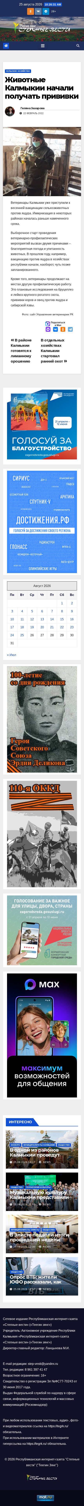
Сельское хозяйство (18, 71)
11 (22, 619)
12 (32, 619)
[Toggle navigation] (42, 46)
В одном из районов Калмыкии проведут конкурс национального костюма (39, 1157)
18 (22, 627)
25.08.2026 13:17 (24, 1162)
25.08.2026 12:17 (24, 1289)
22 (62, 627)
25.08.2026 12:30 (24, 1246)
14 (52, 619)
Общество (64, 1145)
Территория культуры (38, 1187)
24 (12, 635)
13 (42, 619)
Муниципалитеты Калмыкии (39, 1145)
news (46, 1162)
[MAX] (48, 330)
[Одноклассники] (63, 330)
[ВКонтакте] (55, 330)
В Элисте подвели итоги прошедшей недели (39, 1237)
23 (72, 627)
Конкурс (15, 1145)
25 (22, 635)
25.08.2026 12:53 (24, 1204)
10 (12, 619)
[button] (78, 45)
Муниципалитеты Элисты (25, 1230)
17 (12, 627)
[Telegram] (70, 330)
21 (52, 627)
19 (32, 627)
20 (42, 627)
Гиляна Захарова (33, 108)
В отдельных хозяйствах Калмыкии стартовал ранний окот (52, 350)
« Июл (11, 655)
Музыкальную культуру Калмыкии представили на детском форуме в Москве (39, 1200)
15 (62, 619)
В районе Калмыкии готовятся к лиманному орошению (21, 350)
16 (72, 619)
